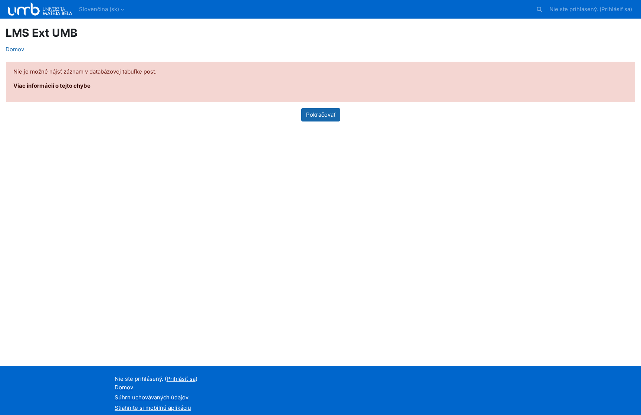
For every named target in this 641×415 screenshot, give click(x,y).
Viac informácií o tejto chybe (52, 85)
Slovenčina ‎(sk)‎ (99, 9)
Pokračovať (320, 114)
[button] (539, 9)
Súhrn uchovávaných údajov (151, 397)
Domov (15, 49)
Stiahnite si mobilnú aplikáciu (153, 407)
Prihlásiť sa (615, 9)
